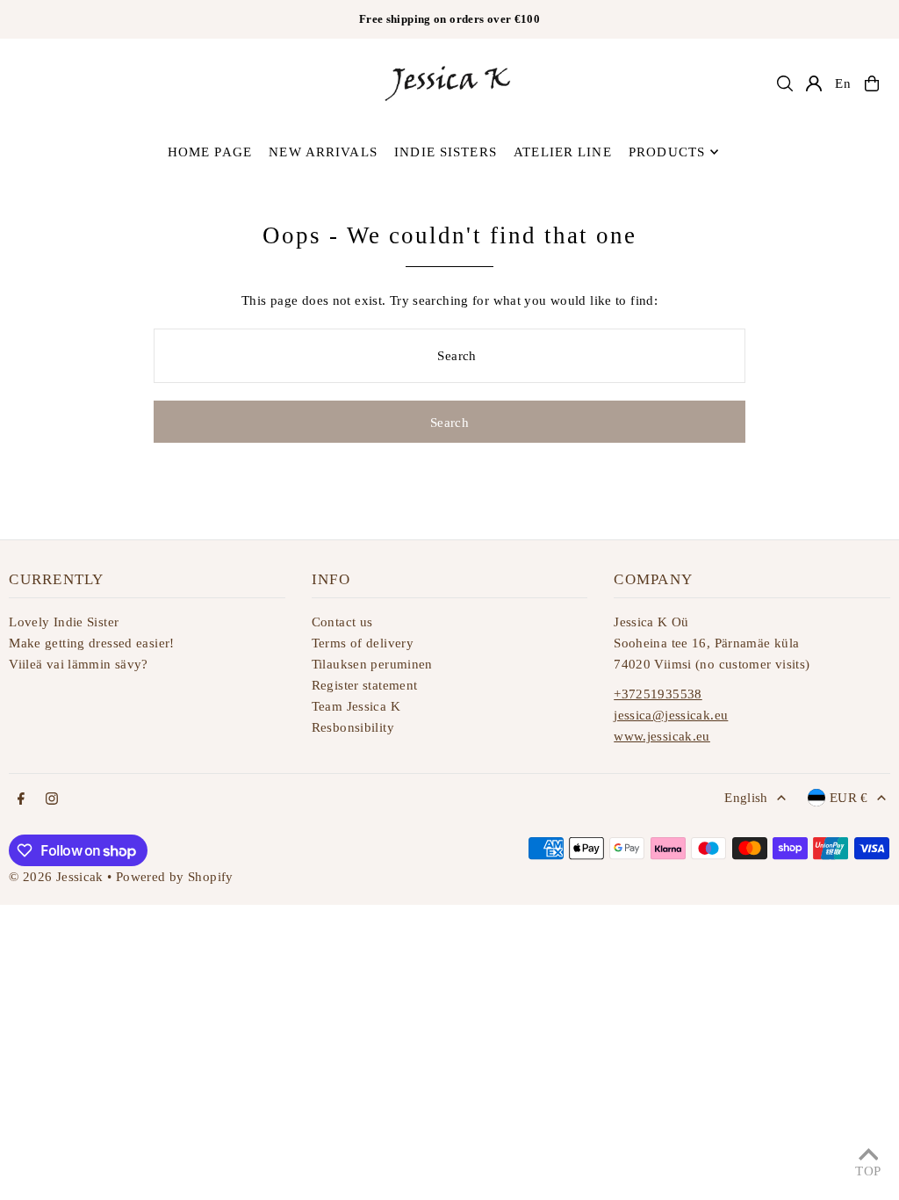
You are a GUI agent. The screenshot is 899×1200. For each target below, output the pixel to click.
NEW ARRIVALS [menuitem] (323, 152)
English (746, 798)
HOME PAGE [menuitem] (210, 152)
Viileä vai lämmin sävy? (78, 664)
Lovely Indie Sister (64, 622)
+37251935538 (658, 694)
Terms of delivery (363, 643)
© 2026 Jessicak (56, 877)
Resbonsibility (353, 727)
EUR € (849, 798)
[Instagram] (52, 799)
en (843, 83)
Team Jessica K (356, 706)
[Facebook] (21, 799)
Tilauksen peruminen (372, 664)
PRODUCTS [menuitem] (667, 152)
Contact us (342, 622)
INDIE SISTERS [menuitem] (445, 152)
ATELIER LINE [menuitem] (563, 152)
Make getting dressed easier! (92, 643)
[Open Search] (785, 83)
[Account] (814, 83)
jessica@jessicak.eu (671, 715)
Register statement (365, 685)
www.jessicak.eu (662, 736)
